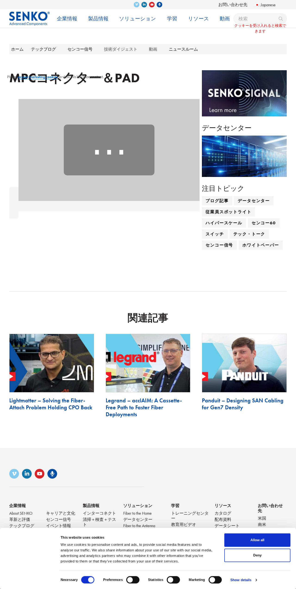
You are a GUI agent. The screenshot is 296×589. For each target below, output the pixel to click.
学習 (175, 505)
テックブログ (21, 525)
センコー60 (264, 222)
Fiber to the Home (137, 513)
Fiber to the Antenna (139, 525)
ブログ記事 (217, 200)
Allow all (257, 540)
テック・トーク (249, 234)
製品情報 (91, 505)
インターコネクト (99, 513)
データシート (227, 525)
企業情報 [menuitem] (67, 18)
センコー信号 (219, 245)
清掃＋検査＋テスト (99, 522)
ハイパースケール (224, 222)
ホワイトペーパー (260, 245)
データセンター (254, 200)
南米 (262, 524)
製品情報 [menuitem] (98, 18)
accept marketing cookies (38, 76)
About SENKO (20, 513)
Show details (240, 580)
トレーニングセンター (190, 515)
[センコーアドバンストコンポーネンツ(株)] (29, 15)
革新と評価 (19, 519)
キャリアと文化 (60, 513)
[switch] (132, 579)
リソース (223, 505)
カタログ (223, 513)
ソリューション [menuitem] (137, 18)
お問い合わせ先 (232, 4)
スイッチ (215, 234)
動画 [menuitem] (225, 18)
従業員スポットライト (228, 211)
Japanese (268, 4)
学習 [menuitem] (172, 18)
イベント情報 (58, 525)
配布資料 (223, 519)
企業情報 (17, 505)
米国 (262, 518)
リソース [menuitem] (198, 18)
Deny (257, 555)
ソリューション (137, 505)
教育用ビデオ (183, 524)
